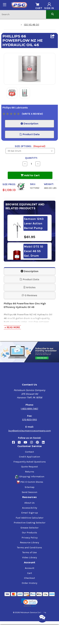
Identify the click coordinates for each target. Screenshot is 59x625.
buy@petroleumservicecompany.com (29, 430)
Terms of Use (29, 552)
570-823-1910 (29, 419)
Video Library (29, 557)
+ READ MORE (12, 327)
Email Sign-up (29, 512)
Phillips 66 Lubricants (15, 107)
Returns (29, 471)
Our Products (29, 532)
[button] (29, 602)
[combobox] (23, 14)
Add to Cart (31, 175)
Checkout (29, 577)
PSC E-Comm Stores (31, 481)
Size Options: (30, 146)
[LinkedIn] (44, 443)
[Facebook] (15, 443)
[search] (52, 14)
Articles (30, 287)
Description (30, 123)
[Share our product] (52, 36)
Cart (29, 573)
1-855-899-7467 (29, 408)
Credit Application (29, 456)
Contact (29, 451)
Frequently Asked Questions (29, 461)
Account (29, 568)
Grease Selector (29, 527)
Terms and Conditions (29, 547)
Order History (29, 583)
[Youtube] (27, 443)
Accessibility (29, 507)
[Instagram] (33, 443)
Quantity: (31, 157)
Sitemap (29, 487)
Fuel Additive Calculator (29, 517)
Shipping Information (31, 476)
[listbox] (30, 151)
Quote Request (29, 466)
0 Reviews (30, 295)
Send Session (29, 492)
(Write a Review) (32, 113)
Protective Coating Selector (29, 522)
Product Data (30, 134)
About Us (29, 502)
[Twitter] (21, 443)
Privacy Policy (30, 537)
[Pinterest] (39, 443)
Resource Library (29, 542)
